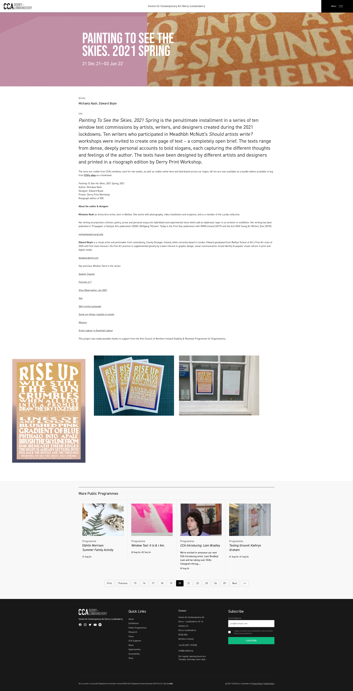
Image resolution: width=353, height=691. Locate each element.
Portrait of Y (85, 282)
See (80, 298)
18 (162, 583)
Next (234, 583)
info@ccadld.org (185, 650)
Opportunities (135, 649)
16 (144, 583)
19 (171, 583)
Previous (122, 583)
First (109, 583)
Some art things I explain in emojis (96, 314)
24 (215, 583)
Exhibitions (134, 623)
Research (133, 632)
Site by (168, 683)
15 (135, 583)
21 (188, 583)
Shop (131, 658)
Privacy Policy (257, 683)
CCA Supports (135, 640)
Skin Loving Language (90, 306)
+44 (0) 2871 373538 (187, 645)
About (131, 619)
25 (224, 583)
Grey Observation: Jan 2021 (93, 290)
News (131, 645)
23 (206, 583)
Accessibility (134, 653)
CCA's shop (90, 175)
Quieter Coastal (87, 274)
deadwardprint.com (88, 258)
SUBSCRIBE (251, 640)
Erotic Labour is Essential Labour (96, 330)
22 (197, 583)
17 (153, 583)
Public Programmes (137, 627)
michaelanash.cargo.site (91, 234)
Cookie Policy (269, 683)
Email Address (234, 618)
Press (131, 636)
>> (245, 583)
